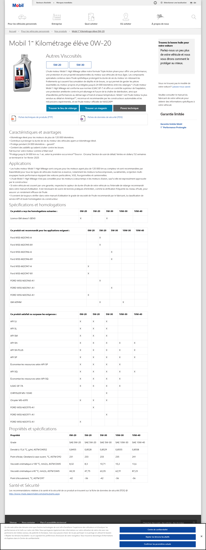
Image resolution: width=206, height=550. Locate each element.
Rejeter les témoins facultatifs (158, 537)
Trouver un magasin (96, 108)
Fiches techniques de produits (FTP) (35, 117)
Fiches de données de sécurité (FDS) (105, 117)
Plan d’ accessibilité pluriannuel (53, 522)
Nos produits (60, 31)
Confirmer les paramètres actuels (157, 544)
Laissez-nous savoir (181, 86)
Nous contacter (28, 522)
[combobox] (169, 523)
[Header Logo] (18, 3)
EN (195, 3)
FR (191, 3)
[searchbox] (166, 523)
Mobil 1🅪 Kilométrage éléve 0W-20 (88, 31)
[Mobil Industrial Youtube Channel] (155, 3)
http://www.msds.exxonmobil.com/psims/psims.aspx (34, 493)
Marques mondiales (64, 2)
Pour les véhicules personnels (35, 31)
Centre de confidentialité (157, 529)
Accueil (12, 31)
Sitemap (13, 522)
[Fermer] (201, 536)
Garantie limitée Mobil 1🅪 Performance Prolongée (173, 126)
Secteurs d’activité (43, 2)
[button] (22, 19)
